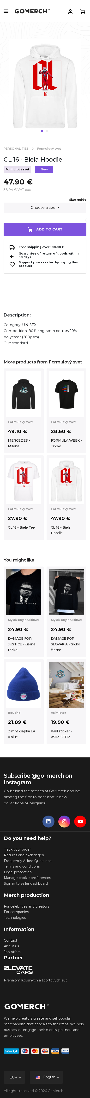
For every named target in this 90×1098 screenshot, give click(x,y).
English (49, 1077)
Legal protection (18, 872)
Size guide (77, 199)
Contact (10, 940)
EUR (14, 1077)
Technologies (15, 917)
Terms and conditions (22, 866)
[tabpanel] (45, 88)
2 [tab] (46, 131)
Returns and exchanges (24, 855)
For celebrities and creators (26, 906)
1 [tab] (42, 131)
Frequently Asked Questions (27, 861)
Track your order (17, 849)
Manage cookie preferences (27, 878)
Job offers (12, 952)
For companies (16, 912)
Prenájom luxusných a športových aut (35, 980)
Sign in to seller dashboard (26, 883)
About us (11, 946)
